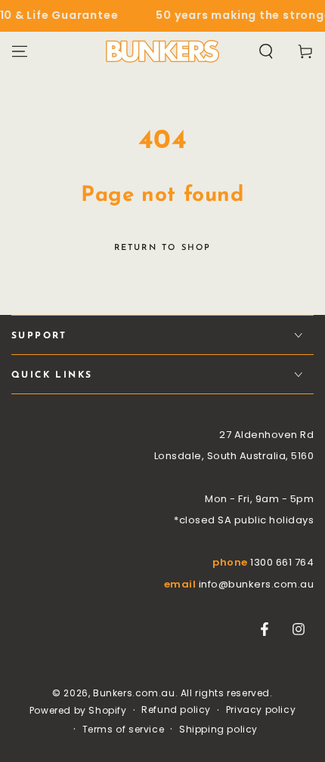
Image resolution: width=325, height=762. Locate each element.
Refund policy (176, 710)
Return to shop (163, 248)
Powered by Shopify (78, 711)
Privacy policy (261, 710)
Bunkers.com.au (134, 692)
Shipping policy (218, 729)
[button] (266, 51)
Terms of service (123, 729)
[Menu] (19, 51)
